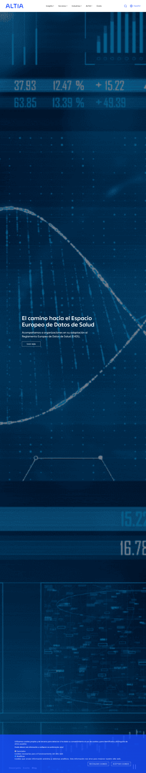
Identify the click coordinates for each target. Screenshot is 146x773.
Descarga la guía (35, 344)
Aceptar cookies (121, 764)
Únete (99, 6)
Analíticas (21, 756)
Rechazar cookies (98, 764)
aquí (61, 747)
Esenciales (21, 751)
